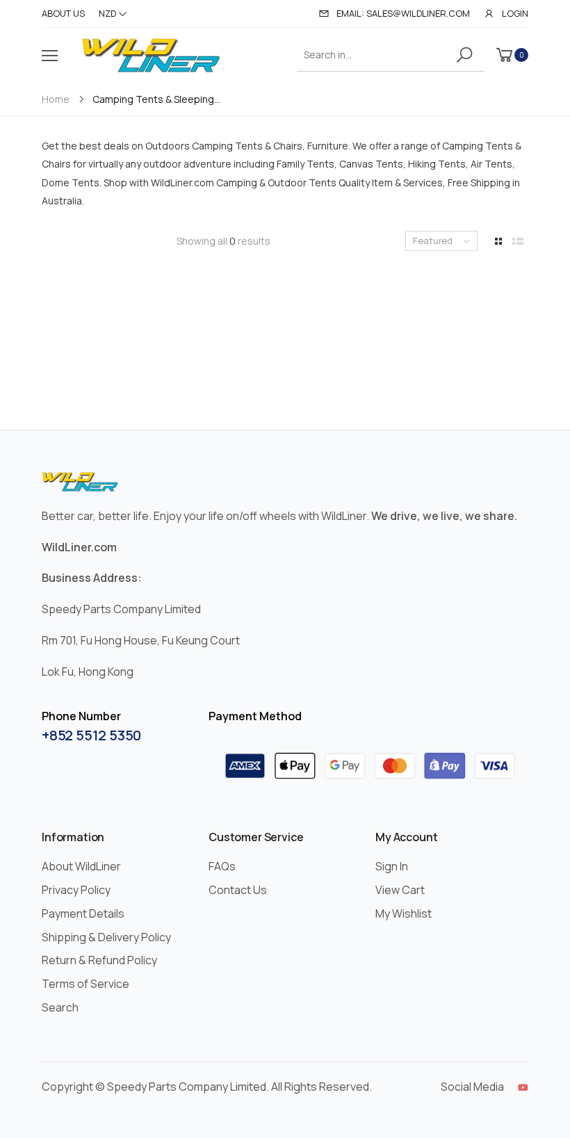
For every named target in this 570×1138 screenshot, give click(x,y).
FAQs (222, 866)
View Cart (400, 889)
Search (60, 1007)
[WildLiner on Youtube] (523, 1087)
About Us (63, 13)
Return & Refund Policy (99, 960)
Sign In (391, 866)
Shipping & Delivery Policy (106, 937)
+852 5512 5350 (91, 735)
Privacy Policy (76, 889)
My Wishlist (403, 913)
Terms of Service (85, 983)
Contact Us (238, 889)
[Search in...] (466, 55)
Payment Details (83, 913)
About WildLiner (81, 866)
